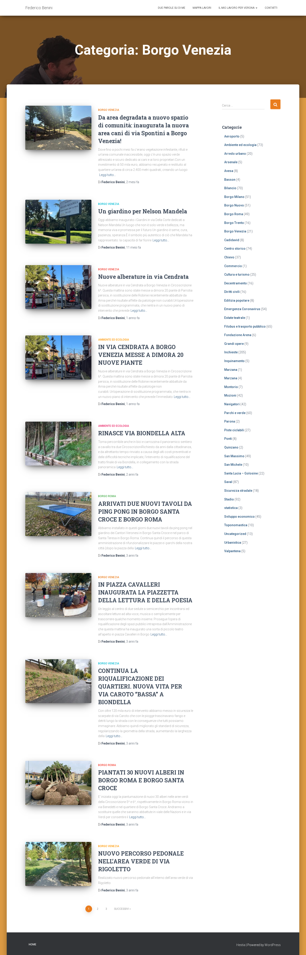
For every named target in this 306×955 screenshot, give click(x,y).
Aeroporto (231, 136)
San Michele (233, 464)
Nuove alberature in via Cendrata (143, 276)
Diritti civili (232, 292)
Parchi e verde (235, 413)
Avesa (228, 171)
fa (132, 182)
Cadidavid (231, 240)
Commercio (233, 266)
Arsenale (230, 162)
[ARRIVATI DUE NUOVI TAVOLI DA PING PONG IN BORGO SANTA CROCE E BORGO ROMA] (58, 514)
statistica (231, 508)
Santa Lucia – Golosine (241, 473)
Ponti (228, 438)
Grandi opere (234, 344)
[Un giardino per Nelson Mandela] (58, 222)
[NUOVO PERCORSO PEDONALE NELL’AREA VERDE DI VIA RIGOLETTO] (58, 864)
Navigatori (232, 404)
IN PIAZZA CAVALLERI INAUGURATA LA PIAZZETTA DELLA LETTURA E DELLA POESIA (145, 592)
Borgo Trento (234, 223)
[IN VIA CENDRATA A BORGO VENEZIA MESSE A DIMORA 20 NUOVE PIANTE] (58, 357)
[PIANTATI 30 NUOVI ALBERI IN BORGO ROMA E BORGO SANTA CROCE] (58, 783)
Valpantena (232, 551)
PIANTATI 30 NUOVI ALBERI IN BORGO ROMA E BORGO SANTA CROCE (141, 780)
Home (32, 944)
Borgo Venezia (108, 110)
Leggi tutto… (107, 175)
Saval (228, 482)
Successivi (121, 908)
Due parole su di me (171, 7)
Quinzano (231, 447)
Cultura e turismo (237, 274)
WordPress (273, 945)
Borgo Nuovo (234, 205)
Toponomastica (235, 525)
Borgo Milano (234, 197)
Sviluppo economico (239, 516)
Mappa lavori (202, 7)
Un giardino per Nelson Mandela (142, 211)
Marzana (230, 369)
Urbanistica (232, 542)
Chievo (229, 257)
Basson (229, 179)
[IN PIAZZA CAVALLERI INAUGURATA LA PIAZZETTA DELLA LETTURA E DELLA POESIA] (58, 595)
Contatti (271, 7)
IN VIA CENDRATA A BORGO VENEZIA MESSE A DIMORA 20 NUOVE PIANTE (140, 354)
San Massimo (234, 456)
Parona (229, 421)
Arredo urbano (235, 153)
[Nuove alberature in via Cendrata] (58, 287)
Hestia (240, 945)
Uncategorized (235, 534)
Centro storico (235, 248)
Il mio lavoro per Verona (237, 7)
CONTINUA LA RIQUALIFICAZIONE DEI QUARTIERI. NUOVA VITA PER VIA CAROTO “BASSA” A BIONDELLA (140, 686)
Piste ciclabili (234, 430)
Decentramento (235, 283)
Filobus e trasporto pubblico (245, 326)
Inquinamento (234, 361)
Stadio (229, 499)
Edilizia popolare (236, 300)
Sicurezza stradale (238, 490)
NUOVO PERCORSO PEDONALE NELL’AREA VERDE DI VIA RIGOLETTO (141, 861)
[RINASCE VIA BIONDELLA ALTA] (58, 444)
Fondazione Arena (237, 335)
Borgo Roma (107, 496)
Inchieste (231, 352)
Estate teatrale (234, 318)
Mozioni (230, 395)
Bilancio (230, 188)
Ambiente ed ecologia (113, 339)
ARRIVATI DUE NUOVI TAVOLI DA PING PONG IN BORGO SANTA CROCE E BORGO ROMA (145, 511)
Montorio (231, 387)
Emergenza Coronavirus (242, 309)
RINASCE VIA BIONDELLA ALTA (141, 433)
